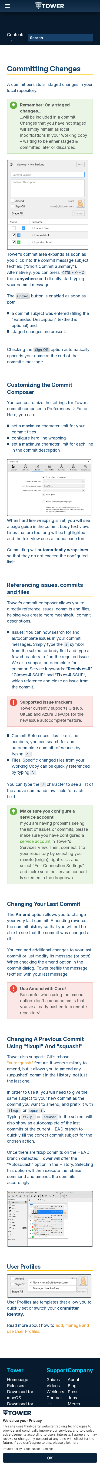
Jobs (72, 1397)
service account (35, 841)
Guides (53, 1379)
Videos (53, 1385)
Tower (50, 6)
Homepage (17, 1379)
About (73, 1379)
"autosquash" (20, 1062)
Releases (15, 1385)
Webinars (55, 1391)
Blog (72, 1385)
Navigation (7, 6)
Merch (74, 1403)
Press (73, 1391)
